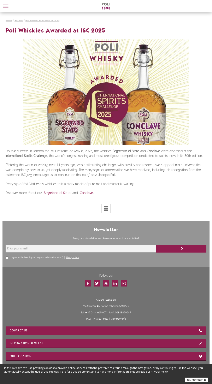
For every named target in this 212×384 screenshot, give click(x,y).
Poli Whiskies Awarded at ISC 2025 (42, 20)
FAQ (88, 319)
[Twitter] (97, 283)
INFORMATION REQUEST (26, 343)
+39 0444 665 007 (96, 312)
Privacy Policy (101, 319)
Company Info (118, 319)
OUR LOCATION (20, 356)
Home (9, 20)
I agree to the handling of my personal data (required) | (45, 257)
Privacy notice (72, 257)
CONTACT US (19, 330)
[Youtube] (106, 283)
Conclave (86, 193)
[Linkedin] (115, 283)
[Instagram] (124, 283)
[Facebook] (88, 283)
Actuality (18, 20)
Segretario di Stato (57, 193)
